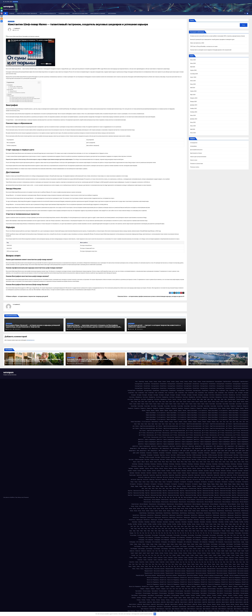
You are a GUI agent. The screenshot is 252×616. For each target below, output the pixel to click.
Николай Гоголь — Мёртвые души (227, 512)
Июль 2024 (193, 80)
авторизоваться (30, 340)
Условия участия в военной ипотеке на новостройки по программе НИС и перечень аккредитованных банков (217, 36)
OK (154, 613)
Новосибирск (190, 519)
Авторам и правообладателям (208, 381)
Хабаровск (151, 586)
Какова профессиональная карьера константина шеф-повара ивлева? (26, 98)
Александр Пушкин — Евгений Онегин (142, 383)
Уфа (150, 566)
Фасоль (222, 566)
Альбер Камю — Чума (213, 390)
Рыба (225, 535)
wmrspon (8, 6)
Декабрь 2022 (193, 118)
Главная (11, 13)
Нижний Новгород (204, 510)
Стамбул (174, 555)
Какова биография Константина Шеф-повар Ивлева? (22, 101)
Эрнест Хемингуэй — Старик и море (194, 606)
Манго (229, 486)
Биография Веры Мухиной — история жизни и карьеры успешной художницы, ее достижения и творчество (33, 326)
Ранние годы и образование (16, 86)
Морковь (161, 506)
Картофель (207, 466)
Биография (10, 85)
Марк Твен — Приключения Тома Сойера (205, 488)
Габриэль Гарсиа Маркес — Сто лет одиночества (197, 410)
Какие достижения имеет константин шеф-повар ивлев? (23, 97)
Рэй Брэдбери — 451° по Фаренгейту (146, 537)
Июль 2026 (193, 59)
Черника (175, 597)
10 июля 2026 (10, 363)
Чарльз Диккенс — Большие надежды (208, 588)
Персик (167, 530)
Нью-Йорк (227, 521)
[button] (245, 13)
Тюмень (176, 564)
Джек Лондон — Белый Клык (175, 446)
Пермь (207, 528)
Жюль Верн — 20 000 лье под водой (178, 455)
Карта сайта (201, 466)
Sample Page (141, 381)
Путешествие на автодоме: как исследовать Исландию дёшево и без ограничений (210, 49)
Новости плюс (193, 160)
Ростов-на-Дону (216, 533)
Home (136, 381)
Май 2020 (192, 129)
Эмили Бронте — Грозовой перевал (149, 606)
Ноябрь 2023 (193, 108)
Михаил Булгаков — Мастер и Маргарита (222, 497)
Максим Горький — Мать (222, 486)
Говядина (166, 421)
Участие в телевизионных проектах (17, 92)
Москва (214, 506)
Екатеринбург (142, 452)
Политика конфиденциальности (214, 530)
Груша (135, 423)
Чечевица (236, 597)
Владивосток (233, 406)
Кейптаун (147, 468)
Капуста (145, 466)
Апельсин (169, 399)
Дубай (184, 450)
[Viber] (1, 13)
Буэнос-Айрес (212, 403)
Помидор (223, 530)
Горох (217, 421)
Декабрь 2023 (193, 105)
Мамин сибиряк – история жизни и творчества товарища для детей (27, 296)
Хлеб (167, 588)
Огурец (211, 524)
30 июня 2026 (71, 363)
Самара (242, 541)
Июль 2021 (193, 122)
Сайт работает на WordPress (9, 497)
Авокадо (146, 381)
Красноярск (178, 470)
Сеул (153, 550)
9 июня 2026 (133, 363)
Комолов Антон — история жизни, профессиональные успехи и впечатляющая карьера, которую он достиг (150, 296)
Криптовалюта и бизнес (97, 13)
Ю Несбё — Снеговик (224, 610)
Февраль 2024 (193, 98)
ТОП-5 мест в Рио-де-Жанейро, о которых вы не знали (203, 46)
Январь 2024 (193, 101)
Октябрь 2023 (193, 111)
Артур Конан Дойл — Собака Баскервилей (236, 399)
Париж (193, 526)
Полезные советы (64, 13)
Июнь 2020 (193, 125)
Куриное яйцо (139, 475)
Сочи (137, 555)
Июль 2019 (193, 132)
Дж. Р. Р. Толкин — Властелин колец (193, 430)
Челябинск (182, 595)
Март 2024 (192, 94)
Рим (135, 533)
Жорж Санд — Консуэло (165, 455)
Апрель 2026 (193, 70)
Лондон (218, 479)
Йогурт (159, 461)
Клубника (241, 468)
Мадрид (200, 484)
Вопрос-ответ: (11, 95)
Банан (247, 399)
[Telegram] (1, 10)
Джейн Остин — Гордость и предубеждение (184, 437)
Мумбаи (147, 510)
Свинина (186, 548)
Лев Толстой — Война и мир (143, 477)
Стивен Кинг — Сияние (152, 557)
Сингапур (156, 553)
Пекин (247, 526)
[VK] (1, 16)
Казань (189, 461)
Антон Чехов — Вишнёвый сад (215, 394)
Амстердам (240, 392)
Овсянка (193, 524)
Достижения (10, 89)
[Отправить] (1, 21)
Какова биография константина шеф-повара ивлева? (22, 99)
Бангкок (184, 401)
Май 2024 (192, 87)
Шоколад (200, 604)
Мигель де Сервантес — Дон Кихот (191, 497)
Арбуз (198, 399)
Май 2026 (192, 66)
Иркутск (208, 459)
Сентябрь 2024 (194, 73)
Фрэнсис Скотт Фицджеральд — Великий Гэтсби (156, 577)
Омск (238, 524)
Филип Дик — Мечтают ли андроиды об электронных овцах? (211, 575)
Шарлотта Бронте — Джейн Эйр (186, 599)
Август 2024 (193, 77)
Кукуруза (165, 472)
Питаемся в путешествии (80, 13)
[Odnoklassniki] (1, 18)
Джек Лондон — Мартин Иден (188, 446)
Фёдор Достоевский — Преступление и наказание (154, 568)
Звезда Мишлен (13, 91)
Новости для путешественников (27, 13)
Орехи (154, 526)
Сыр (181, 561)
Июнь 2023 (193, 115)
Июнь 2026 (193, 63)
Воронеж (224, 408)
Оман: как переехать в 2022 (197, 43)
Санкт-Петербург (206, 544)
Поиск (192, 20)
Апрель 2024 (193, 91)
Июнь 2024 (193, 84)
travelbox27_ (17, 28)
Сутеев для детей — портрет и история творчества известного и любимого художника (154, 326)
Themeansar (26, 497)
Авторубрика (112, 13)
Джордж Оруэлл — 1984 (200, 446)
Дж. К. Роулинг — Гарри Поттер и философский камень (190, 423)
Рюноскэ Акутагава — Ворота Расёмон (232, 541)
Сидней (218, 550)
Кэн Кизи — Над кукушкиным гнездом (240, 475)
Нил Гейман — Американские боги (165, 519)
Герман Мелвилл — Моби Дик (157, 421)
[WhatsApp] (1, 8)
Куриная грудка (194, 472)
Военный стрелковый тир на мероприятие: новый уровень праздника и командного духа (212, 39)
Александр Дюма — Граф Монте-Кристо (223, 381)
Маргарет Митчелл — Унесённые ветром (188, 488)
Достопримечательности (48, 13)
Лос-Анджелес (169, 481)
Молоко (238, 504)
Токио (224, 561)
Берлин (246, 401)
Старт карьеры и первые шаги (16, 88)
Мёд (157, 497)
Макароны (179, 486)
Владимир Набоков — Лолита (215, 408)
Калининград (134, 463)
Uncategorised (11, 21)
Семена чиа (217, 548)
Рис (178, 533)
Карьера (9, 94)
